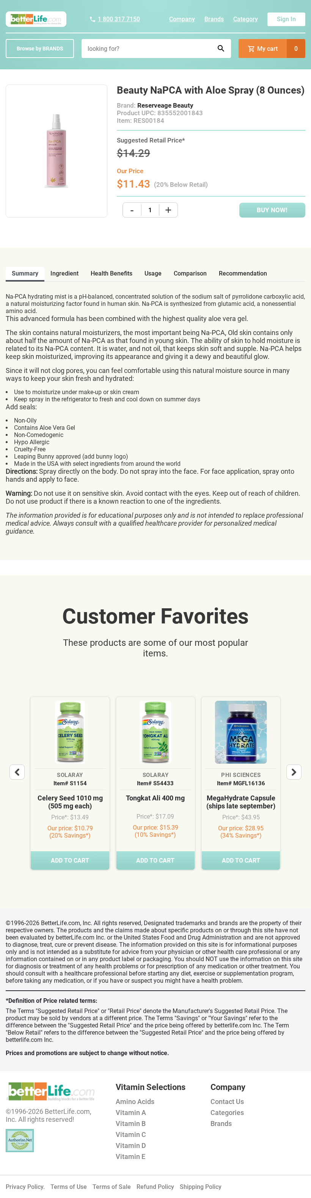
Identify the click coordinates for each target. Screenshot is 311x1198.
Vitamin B (131, 1124)
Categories (227, 1113)
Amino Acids (135, 1102)
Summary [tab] (25, 273)
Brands (214, 19)
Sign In (286, 19)
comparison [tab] (190, 273)
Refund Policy (155, 1186)
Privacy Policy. (25, 1186)
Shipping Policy (200, 1186)
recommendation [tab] (243, 273)
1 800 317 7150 (119, 19)
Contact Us (227, 1102)
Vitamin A (131, 1113)
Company (182, 19)
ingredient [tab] (64, 273)
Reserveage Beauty (165, 105)
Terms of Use (68, 1186)
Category (245, 19)
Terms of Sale (112, 1186)
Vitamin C (131, 1134)
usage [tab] (153, 273)
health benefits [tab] (111, 273)
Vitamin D (131, 1145)
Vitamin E (130, 1156)
